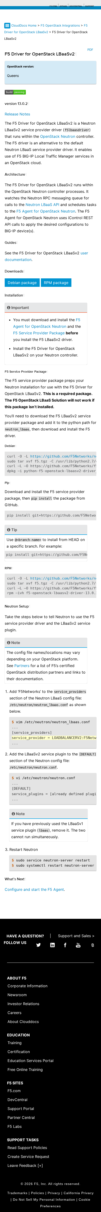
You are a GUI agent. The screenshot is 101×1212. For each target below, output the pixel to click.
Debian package (22, 282)
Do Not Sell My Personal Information (44, 1199)
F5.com (53, 6)
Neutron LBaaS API (42, 204)
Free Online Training (25, 1069)
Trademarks (17, 1193)
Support (89, 6)
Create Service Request (28, 1156)
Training (15, 1042)
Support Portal (21, 1108)
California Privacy (79, 1193)
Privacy (54, 1193)
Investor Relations (23, 1003)
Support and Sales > (76, 935)
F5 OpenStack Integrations (61, 25)
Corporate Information (27, 985)
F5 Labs (15, 1126)
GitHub (63, 6)
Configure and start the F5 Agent (34, 889)
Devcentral (76, 6)
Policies (37, 1193)
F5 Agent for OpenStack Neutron (45, 211)
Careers (14, 1012)
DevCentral (17, 1099)
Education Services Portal (31, 1060)
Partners (21, 665)
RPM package (56, 282)
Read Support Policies (27, 1147)
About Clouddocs (23, 1021)
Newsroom (17, 994)
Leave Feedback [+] (25, 1165)
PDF (90, 49)
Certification (19, 1051)
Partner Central (21, 1117)
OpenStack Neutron (57, 136)
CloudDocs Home (24, 25)
